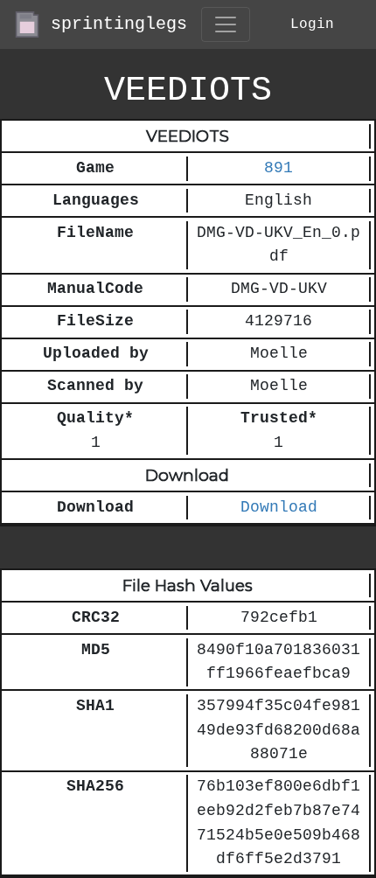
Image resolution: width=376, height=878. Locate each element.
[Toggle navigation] (225, 24)
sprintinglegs (113, 24)
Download (278, 507)
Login (312, 24)
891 (278, 168)
